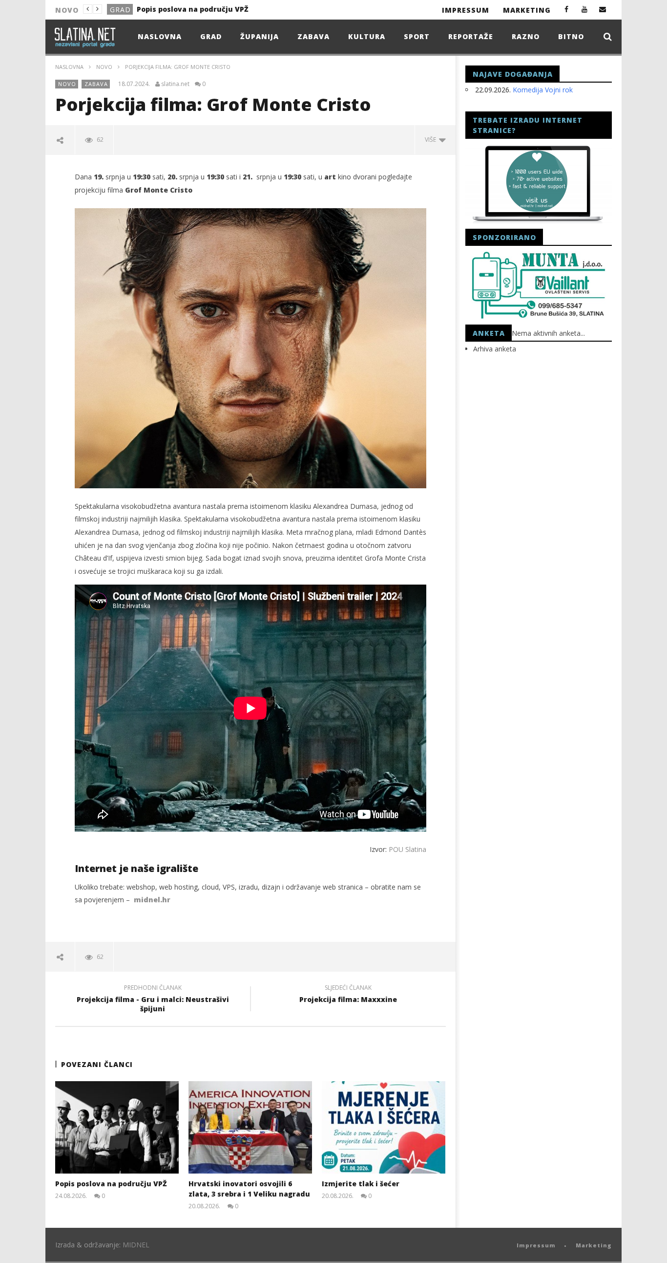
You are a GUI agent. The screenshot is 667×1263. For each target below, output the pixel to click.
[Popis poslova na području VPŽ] (117, 1127)
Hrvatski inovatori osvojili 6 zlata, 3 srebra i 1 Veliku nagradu (211, 9)
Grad (211, 36)
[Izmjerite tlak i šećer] (383, 1127)
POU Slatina (407, 849)
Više (432, 139)
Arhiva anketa (494, 348)
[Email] (603, 9)
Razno (526, 36)
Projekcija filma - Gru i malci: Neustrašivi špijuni (153, 999)
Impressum (465, 10)
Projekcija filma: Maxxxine (348, 995)
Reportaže (470, 36)
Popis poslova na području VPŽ (111, 1183)
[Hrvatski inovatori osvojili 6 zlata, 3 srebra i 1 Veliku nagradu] (250, 1127)
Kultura (366, 36)
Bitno (571, 36)
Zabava (313, 36)
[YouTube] (585, 9)
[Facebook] (567, 9)
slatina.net (175, 84)
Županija (259, 36)
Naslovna (160, 36)
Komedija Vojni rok (543, 89)
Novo (121, 9)
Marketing (527, 10)
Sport (417, 36)
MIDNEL (136, 1244)
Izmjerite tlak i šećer (360, 1183)
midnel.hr (152, 899)
